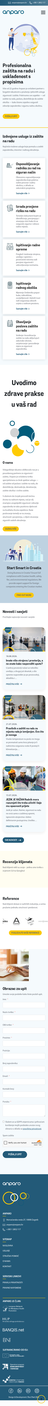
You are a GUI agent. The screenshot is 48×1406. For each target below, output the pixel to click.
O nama (6, 1261)
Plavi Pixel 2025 (33, 1397)
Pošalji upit (15, 1154)
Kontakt (7, 1266)
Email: (5, 1076)
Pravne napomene (12, 1288)
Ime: (4, 999)
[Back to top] (41, 1399)
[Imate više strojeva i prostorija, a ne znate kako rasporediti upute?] (24, 639)
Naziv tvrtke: (8, 1012)
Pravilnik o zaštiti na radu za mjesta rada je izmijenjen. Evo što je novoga (25, 731)
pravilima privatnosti (32, 1129)
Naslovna (8, 1246)
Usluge (6, 1251)
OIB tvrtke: (7, 1025)
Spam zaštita (8, 1136)
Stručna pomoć (11, 1256)
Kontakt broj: (8, 1089)
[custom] (11, 1391)
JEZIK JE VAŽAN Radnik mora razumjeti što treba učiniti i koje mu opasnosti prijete (24, 803)
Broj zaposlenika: (10, 1063)
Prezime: (6, 1038)
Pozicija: (6, 1051)
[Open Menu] (43, 12)
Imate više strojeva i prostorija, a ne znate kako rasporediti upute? (24, 662)
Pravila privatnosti (13, 1283)
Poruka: (6, 1102)
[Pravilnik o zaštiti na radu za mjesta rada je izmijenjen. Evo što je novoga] (24, 707)
